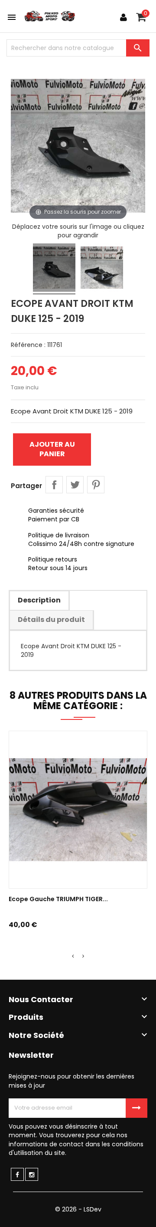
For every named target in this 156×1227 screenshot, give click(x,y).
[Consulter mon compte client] (123, 17)
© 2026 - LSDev (78, 1209)
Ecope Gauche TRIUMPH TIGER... (58, 899)
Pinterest (95, 484)
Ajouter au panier (52, 449)
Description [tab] (39, 600)
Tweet (75, 484)
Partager (54, 484)
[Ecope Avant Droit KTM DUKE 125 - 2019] (54, 268)
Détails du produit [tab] (51, 620)
